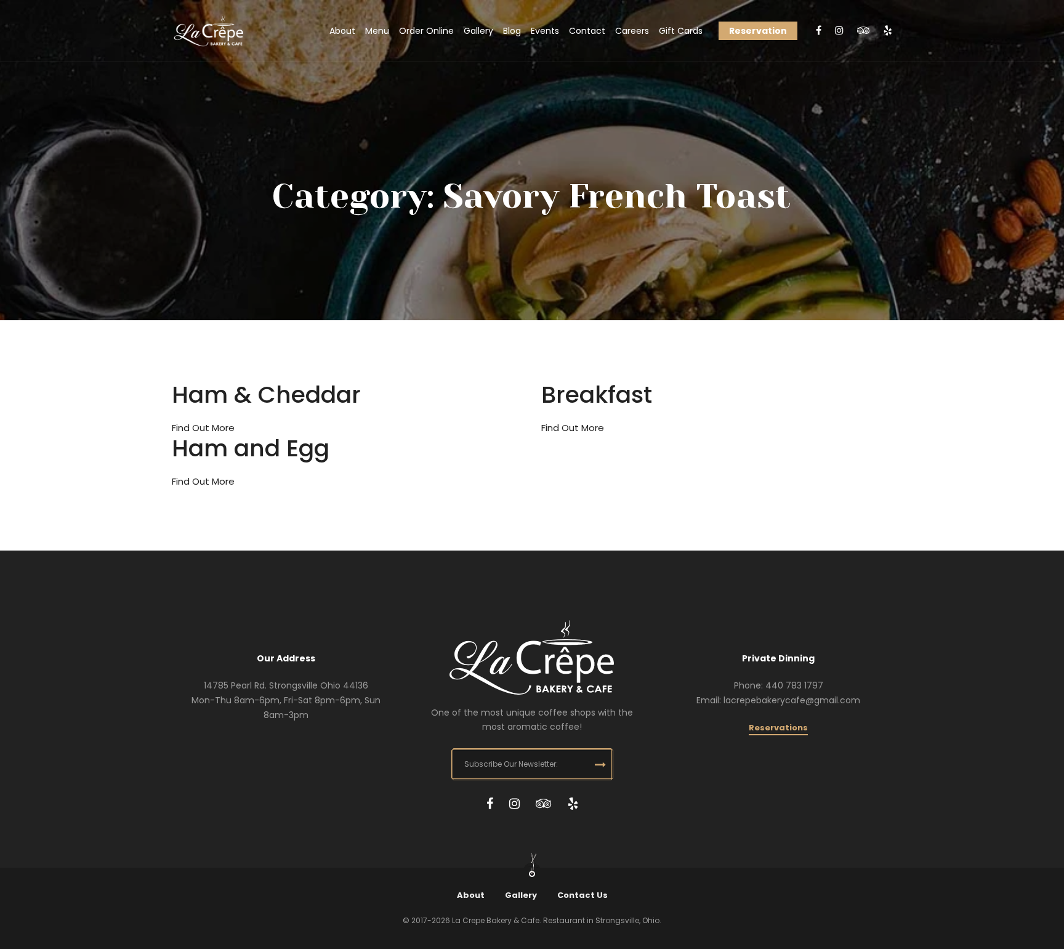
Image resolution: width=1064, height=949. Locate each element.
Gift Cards (681, 31)
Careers (632, 31)
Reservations (778, 727)
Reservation (758, 31)
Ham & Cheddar (266, 394)
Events (545, 31)
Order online (426, 31)
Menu (377, 31)
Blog (512, 31)
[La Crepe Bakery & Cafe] (209, 31)
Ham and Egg (250, 448)
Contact (587, 31)
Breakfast (596, 394)
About (342, 31)
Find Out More (203, 427)
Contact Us (582, 895)
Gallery (478, 31)
